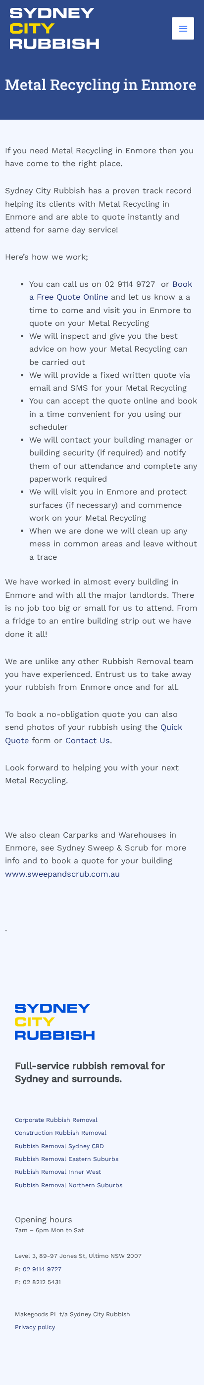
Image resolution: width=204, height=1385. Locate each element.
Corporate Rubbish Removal (56, 1120)
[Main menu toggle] (183, 28)
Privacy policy (35, 1327)
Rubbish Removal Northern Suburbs (68, 1185)
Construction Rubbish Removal (60, 1132)
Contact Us (87, 740)
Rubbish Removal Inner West (58, 1171)
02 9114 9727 (42, 1269)
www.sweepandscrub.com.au (62, 874)
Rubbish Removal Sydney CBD (59, 1146)
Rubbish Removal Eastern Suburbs (66, 1159)
